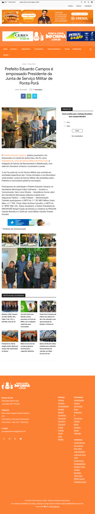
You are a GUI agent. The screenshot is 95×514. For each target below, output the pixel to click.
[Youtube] (91, 2)
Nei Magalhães (79, 464)
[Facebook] (81, 2)
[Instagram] (85, 2)
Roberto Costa (79, 467)
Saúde (76, 430)
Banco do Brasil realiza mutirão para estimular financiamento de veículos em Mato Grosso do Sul (48, 349)
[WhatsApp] (28, 96)
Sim (68, 122)
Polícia (60, 428)
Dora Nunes (38, 90)
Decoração (78, 406)
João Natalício (79, 452)
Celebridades (79, 400)
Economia (62, 415)
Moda (76, 424)
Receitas (77, 428)
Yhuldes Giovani (80, 482)
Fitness (77, 421)
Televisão (77, 433)
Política (61, 430)
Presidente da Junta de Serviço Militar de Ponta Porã (25, 161)
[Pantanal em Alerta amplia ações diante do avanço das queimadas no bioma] (10, 336)
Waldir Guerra (79, 479)
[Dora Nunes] (31, 90)
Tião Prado (78, 476)
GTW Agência (54, 507)
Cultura (77, 403)
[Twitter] (88, 2)
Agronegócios (63, 406)
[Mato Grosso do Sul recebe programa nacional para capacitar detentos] (29, 336)
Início (24, 64)
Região (60, 440)
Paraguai (61, 424)
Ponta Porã (31, 64)
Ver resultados (77, 136)
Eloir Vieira (78, 449)
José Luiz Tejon (80, 455)
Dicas (76, 409)
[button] (90, 49)
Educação (62, 418)
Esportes (61, 421)
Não (68, 126)
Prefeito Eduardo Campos (15, 155)
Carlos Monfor (79, 443)
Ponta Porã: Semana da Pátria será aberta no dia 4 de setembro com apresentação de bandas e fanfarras (48, 319)
